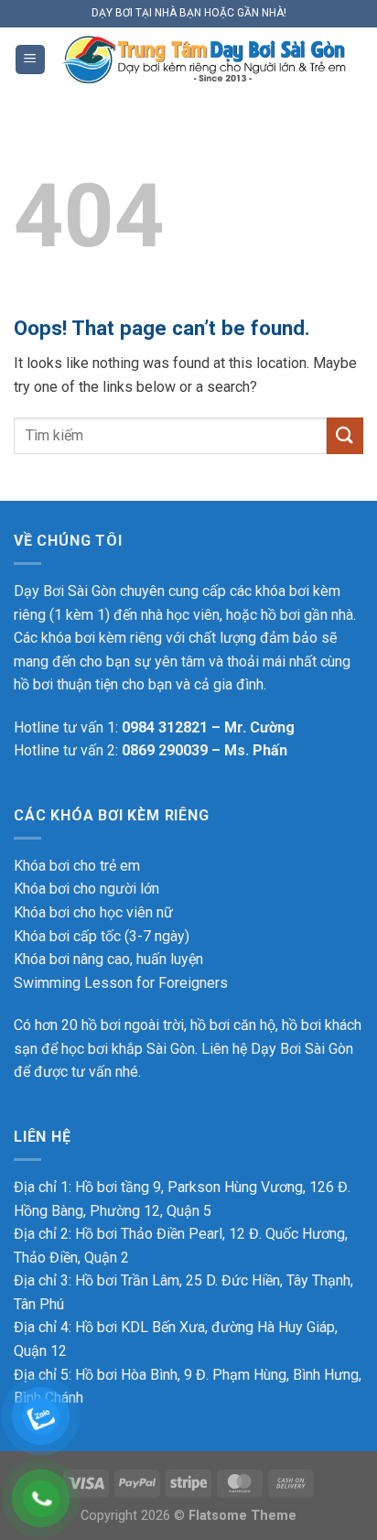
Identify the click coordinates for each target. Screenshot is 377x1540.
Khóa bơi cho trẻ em (77, 865)
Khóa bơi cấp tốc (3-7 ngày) (101, 936)
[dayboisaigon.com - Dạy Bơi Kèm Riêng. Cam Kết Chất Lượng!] (204, 59)
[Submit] (345, 435)
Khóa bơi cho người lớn (86, 888)
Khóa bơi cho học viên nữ (93, 912)
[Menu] (30, 60)
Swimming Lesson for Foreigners (121, 983)
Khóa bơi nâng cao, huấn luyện (108, 959)
